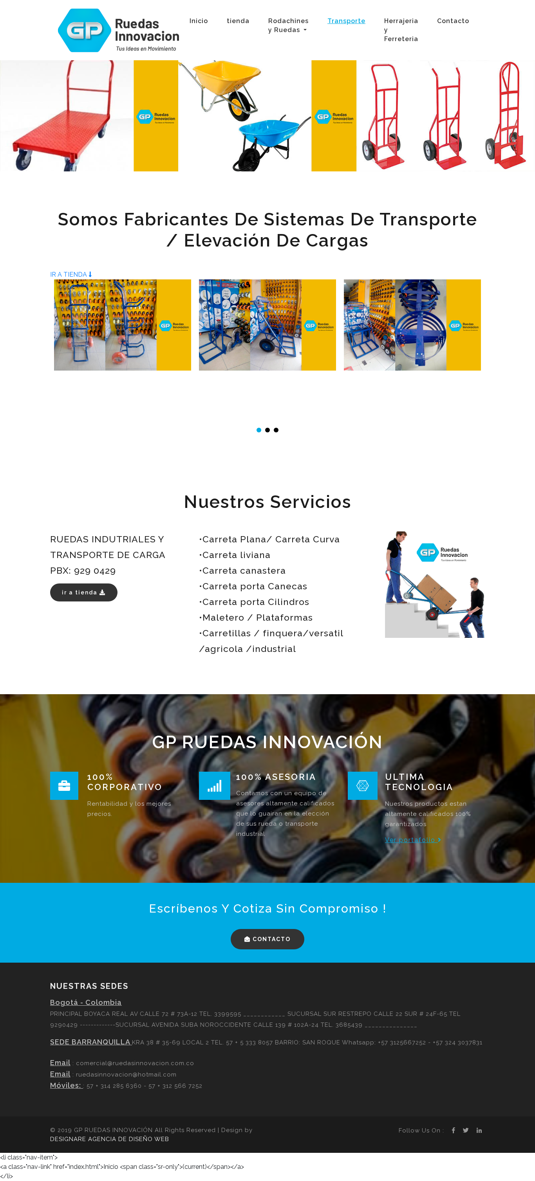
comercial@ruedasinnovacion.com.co (135, 1063)
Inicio (200, 21)
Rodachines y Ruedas (288, 25)
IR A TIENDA (69, 274)
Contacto (453, 21)
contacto (271, 939)
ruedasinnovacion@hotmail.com (126, 1074)
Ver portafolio (411, 840)
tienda (240, 21)
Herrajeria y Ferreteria (401, 30)
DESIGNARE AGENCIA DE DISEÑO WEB (109, 1139)
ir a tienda (80, 592)
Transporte (346, 21)
